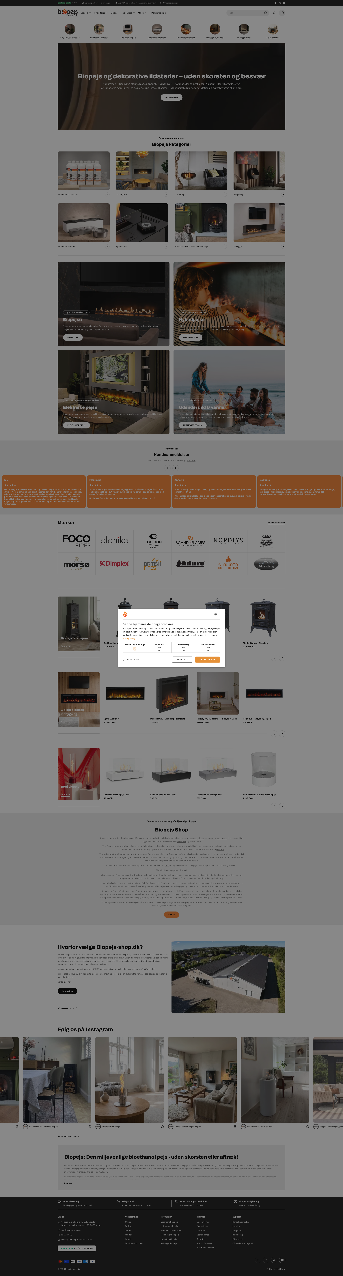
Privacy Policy (129, 638)
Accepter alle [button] (207, 659)
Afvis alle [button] (182, 659)
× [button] (219, 614)
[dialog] (171, 638)
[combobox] (215, 614)
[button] (131, 659)
